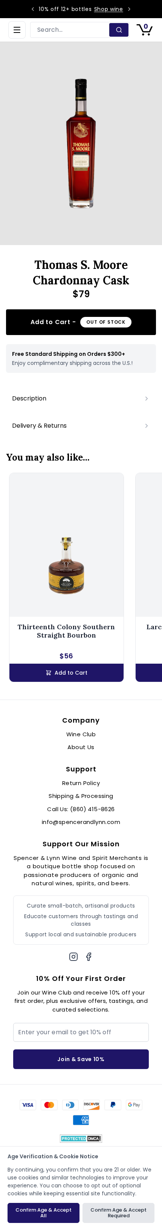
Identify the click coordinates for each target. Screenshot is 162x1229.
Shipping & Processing (81, 796)
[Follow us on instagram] (73, 956)
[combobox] (70, 30)
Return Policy (81, 783)
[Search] (118, 30)
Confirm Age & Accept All (43, 1213)
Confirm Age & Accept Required (118, 1213)
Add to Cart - (78, 322)
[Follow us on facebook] (88, 956)
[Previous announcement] (33, 9)
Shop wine (108, 9)
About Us (80, 747)
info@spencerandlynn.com (81, 822)
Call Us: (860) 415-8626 (81, 809)
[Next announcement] (129, 9)
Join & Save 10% (81, 1059)
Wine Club (81, 734)
